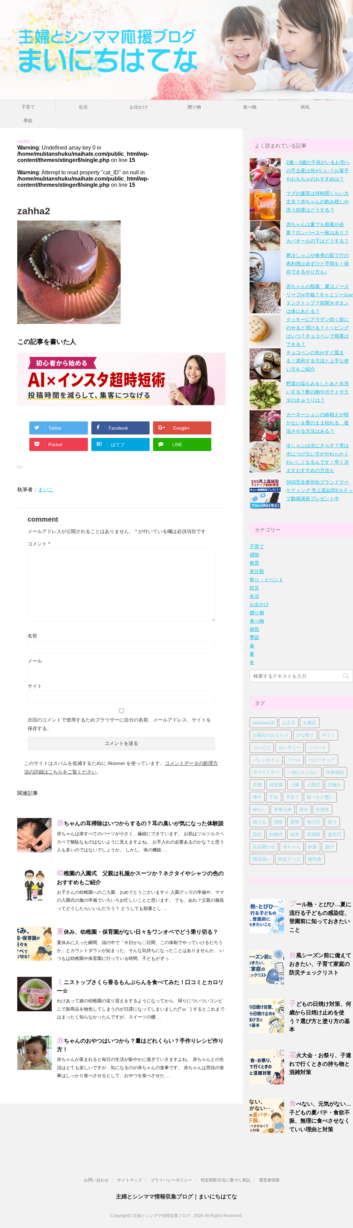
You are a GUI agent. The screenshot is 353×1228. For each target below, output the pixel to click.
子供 (273, 797)
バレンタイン (266, 760)
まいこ (45, 489)
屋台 (303, 809)
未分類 (257, 571)
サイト (35, 686)
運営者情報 (269, 1180)
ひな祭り (305, 735)
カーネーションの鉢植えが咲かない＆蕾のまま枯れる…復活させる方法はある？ (317, 423)
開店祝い (262, 859)
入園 (294, 784)
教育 (254, 563)
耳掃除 (313, 834)
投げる (259, 822)
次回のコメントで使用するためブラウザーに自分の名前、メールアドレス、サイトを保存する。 (119, 724)
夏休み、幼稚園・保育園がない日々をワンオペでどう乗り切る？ (137, 932)
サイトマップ (129, 1180)
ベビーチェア (321, 760)
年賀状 (322, 809)
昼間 (294, 822)
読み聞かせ (264, 846)
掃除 (254, 554)
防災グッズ (289, 859)
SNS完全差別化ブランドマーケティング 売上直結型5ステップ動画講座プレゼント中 (319, 490)
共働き (334, 784)
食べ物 (249, 107)
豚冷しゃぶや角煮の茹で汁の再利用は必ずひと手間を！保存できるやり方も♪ (317, 264)
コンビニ (262, 747)
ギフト (328, 735)
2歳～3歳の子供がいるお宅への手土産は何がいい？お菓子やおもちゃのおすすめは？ (318, 171)
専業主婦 (283, 809)
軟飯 (312, 846)
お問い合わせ (96, 1180)
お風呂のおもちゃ (271, 735)
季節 (27, 120)
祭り (332, 822)
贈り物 (194, 107)
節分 (257, 834)
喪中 (257, 797)
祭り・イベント (266, 579)
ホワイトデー (266, 772)
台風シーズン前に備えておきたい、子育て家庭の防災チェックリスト (320, 963)
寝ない (259, 809)
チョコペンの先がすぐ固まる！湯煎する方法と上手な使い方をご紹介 (317, 361)
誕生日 (334, 834)
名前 (32, 635)
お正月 (288, 722)
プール (294, 760)
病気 (305, 107)
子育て (28, 107)
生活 (83, 107)
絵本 (294, 834)
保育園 (276, 784)
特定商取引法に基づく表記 (225, 1180)
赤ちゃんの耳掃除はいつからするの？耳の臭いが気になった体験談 (140, 823)
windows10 (263, 722)
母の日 (313, 822)
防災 (254, 588)
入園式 (313, 784)
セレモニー (289, 747)
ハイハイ (317, 747)
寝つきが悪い (320, 797)
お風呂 (309, 722)
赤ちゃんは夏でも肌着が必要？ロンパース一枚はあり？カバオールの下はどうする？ (317, 233)
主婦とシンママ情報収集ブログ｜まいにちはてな (176, 1196)
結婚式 (276, 834)
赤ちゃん (292, 846)
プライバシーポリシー (171, 1180)
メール (35, 661)
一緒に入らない (303, 772)
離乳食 (315, 859)
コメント (39, 543)
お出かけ (139, 107)
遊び (329, 846)
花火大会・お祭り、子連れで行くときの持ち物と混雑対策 (320, 1063)
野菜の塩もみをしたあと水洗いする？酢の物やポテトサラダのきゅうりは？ (317, 392)
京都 (257, 784)
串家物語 (335, 772)
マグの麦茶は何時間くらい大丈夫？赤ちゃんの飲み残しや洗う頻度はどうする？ (317, 202)
